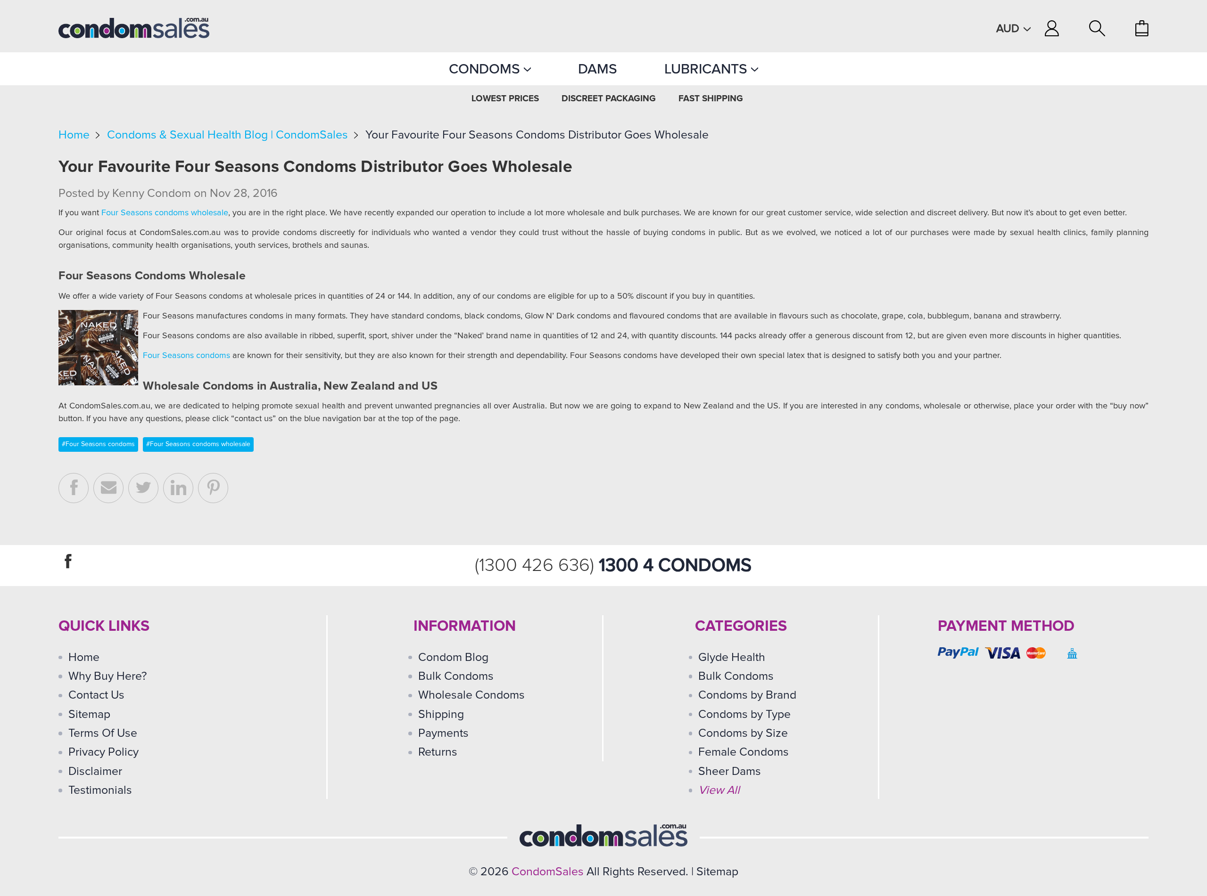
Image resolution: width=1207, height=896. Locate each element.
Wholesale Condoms (471, 695)
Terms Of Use (102, 733)
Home (74, 135)
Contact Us (96, 695)
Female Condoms (743, 752)
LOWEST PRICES (505, 98)
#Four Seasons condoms (98, 444)
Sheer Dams (729, 771)
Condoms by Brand (747, 695)
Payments (443, 733)
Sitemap (89, 714)
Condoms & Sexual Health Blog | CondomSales (227, 135)
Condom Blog (453, 657)
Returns (437, 752)
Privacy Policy (103, 752)
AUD (1009, 28)
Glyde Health (731, 657)
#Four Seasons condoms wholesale (198, 444)
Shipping (441, 714)
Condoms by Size (743, 733)
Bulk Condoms (456, 676)
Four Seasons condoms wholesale (164, 213)
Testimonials (100, 790)
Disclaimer (95, 771)
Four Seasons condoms (186, 355)
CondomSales (548, 872)
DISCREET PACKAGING (609, 98)
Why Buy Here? (107, 676)
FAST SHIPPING (710, 98)
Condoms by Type (744, 714)
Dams (597, 69)
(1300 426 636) (537, 565)
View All (719, 790)
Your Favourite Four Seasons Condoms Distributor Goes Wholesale (537, 135)
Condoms (486, 69)
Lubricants (707, 69)
